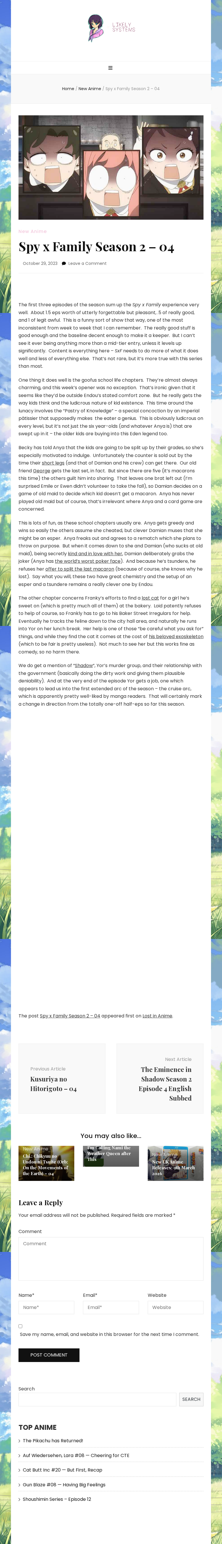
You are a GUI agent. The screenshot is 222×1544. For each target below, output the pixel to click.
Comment (30, 1231)
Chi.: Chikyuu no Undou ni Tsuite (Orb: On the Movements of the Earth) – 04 (45, 1164)
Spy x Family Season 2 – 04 (70, 1016)
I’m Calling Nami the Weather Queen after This (109, 1153)
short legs (53, 463)
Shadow (84, 665)
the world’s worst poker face (88, 561)
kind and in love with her (95, 553)
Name (26, 1295)
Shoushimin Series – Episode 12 (57, 1499)
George (41, 470)
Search (26, 1388)
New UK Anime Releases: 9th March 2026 (173, 1167)
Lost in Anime (157, 1016)
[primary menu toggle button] (111, 68)
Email (90, 1295)
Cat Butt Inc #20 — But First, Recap (62, 1470)
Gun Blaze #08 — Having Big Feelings (64, 1484)
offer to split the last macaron (79, 569)
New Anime (32, 231)
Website (157, 1295)
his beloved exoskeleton (176, 636)
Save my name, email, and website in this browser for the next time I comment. (109, 1334)
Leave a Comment (88, 263)
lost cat (150, 598)
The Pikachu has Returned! (53, 1440)
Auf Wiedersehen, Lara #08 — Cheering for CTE (76, 1455)
